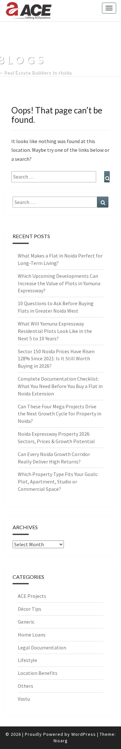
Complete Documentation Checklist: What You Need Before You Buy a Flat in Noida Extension (60, 386)
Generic (26, 621)
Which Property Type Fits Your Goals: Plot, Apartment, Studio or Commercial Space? (58, 481)
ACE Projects (32, 596)
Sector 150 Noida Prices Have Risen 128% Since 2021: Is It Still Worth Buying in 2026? (56, 358)
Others (25, 686)
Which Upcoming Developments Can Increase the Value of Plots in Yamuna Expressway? (59, 283)
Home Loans (31, 634)
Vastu (24, 699)
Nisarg (61, 741)
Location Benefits (37, 673)
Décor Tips (29, 609)
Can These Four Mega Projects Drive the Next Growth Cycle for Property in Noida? (59, 413)
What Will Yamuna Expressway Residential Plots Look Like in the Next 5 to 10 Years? (55, 331)
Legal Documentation (42, 647)
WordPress (83, 734)
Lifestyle (27, 660)
